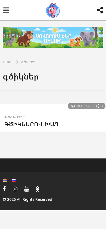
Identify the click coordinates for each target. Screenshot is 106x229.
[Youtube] (26, 189)
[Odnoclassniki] (37, 189)
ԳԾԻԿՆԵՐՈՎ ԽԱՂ (31, 124)
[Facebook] (4, 189)
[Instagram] (15, 189)
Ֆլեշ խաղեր (14, 117)
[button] (6, 10)
